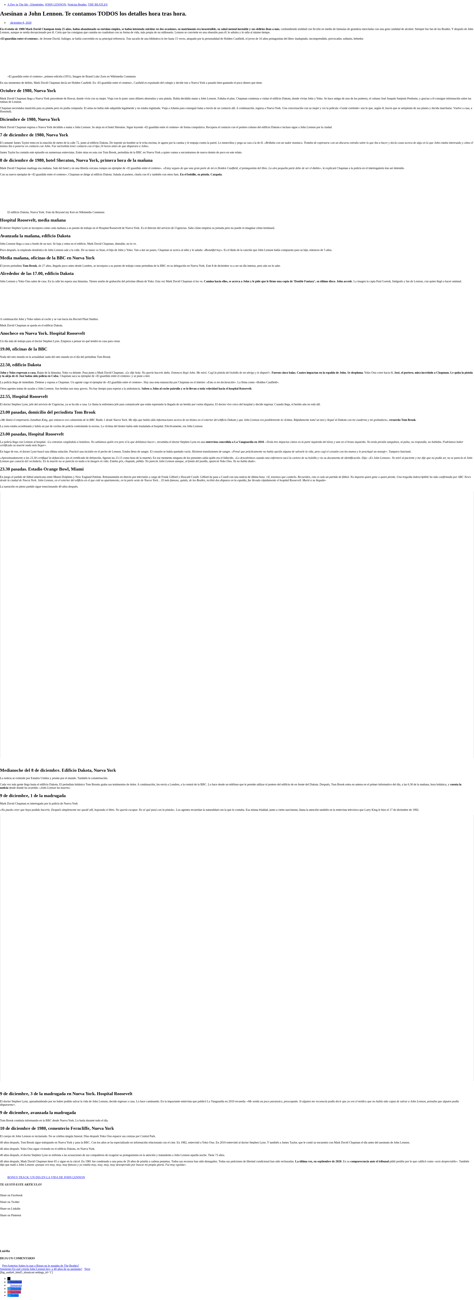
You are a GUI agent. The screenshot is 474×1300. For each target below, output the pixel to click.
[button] (237, 1193)
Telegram (15, 1288)
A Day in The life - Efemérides (25, 4)
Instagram (16, 1285)
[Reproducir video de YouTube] (237, 624)
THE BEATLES (98, 4)
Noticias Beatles (77, 4)
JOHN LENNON (55, 4)
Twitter (14, 1295)
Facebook (16, 1282)
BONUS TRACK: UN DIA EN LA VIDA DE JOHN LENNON (46, 1177)
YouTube (15, 1292)
